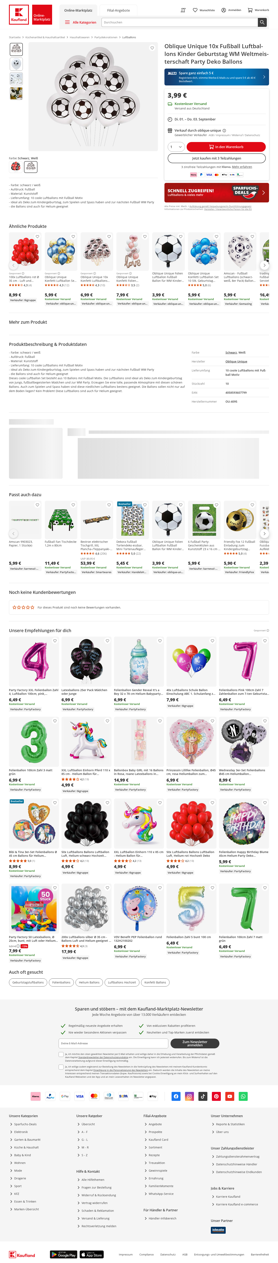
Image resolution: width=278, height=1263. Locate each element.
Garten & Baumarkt (27, 1140)
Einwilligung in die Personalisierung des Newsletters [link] (120, 1070)
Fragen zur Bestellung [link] (97, 1187)
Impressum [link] (126, 1254)
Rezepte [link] (154, 1155)
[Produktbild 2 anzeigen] (16, 64)
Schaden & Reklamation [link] (98, 1211)
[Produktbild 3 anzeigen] (16, 78)
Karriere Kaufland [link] (228, 1197)
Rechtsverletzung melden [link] (99, 1226)
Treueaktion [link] (157, 1163)
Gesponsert (15, 273)
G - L (85, 1140)
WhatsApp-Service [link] (161, 1194)
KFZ (16, 1194)
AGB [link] (184, 1254)
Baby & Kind (22, 1155)
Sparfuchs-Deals (25, 1124)
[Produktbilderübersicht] (16, 96)
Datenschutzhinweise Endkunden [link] (239, 1172)
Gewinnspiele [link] (158, 1170)
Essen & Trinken (25, 1201)
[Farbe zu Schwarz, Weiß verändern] (30, 167)
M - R (85, 1147)
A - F (85, 1132)
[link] (118, 10)
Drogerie (20, 1178)
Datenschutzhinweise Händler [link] (236, 1164)
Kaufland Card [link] (158, 1140)
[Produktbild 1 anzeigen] (16, 49)
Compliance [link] (146, 1254)
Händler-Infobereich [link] (162, 1218)
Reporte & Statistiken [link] (230, 1124)
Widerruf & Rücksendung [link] (99, 1195)
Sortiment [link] (155, 1147)
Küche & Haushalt (26, 1147)
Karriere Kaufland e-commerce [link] (237, 1204)
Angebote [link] (155, 1124)
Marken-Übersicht (26, 1209)
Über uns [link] (222, 1132)
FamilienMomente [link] (161, 1186)
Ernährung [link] (156, 1178)
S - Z (85, 1155)
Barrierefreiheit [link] (260, 1254)
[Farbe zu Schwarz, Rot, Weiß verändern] (15, 167)
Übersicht (88, 1124)
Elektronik (21, 1132)
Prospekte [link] (155, 1132)
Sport (18, 1186)
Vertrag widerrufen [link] (95, 1203)
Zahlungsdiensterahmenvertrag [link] (237, 1156)
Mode (18, 1170)
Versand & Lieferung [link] (95, 1218)
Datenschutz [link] (168, 1254)
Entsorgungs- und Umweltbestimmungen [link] (219, 1254)
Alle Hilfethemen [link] (93, 1180)
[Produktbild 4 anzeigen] (16, 93)
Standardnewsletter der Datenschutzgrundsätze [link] (103, 1057)
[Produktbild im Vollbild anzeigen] (93, 96)
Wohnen (20, 1163)
